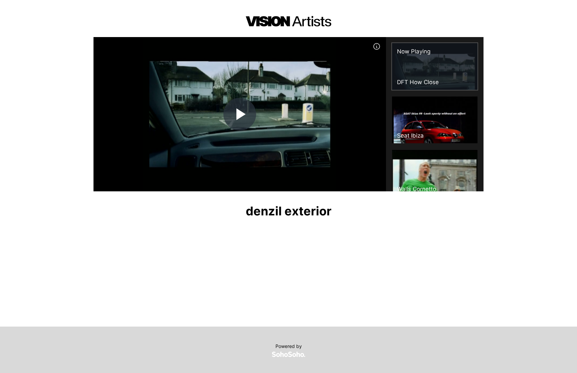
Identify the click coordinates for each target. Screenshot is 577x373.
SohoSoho (288, 354)
